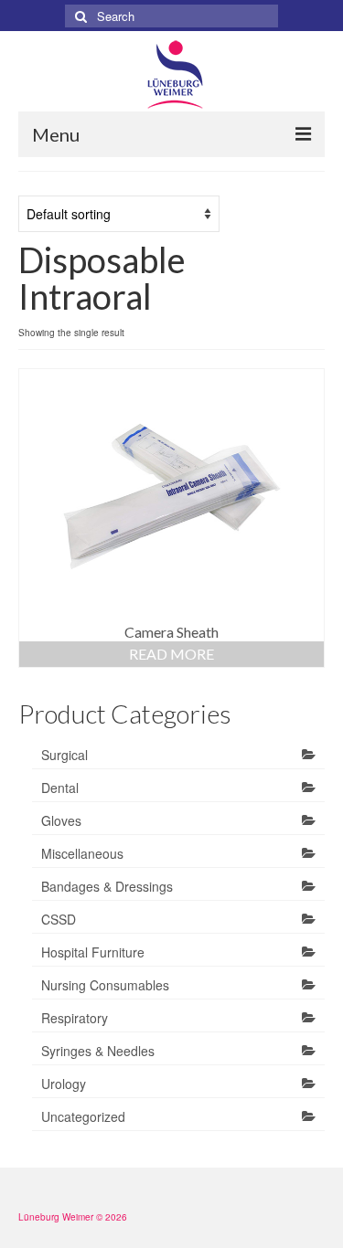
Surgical (64, 755)
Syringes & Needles (98, 1051)
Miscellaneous (82, 853)
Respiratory (74, 1018)
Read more (171, 653)
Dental (60, 787)
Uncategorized (83, 1116)
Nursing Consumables (105, 985)
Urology (63, 1083)
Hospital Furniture (93, 952)
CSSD (58, 919)
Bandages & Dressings (107, 886)
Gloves (61, 820)
